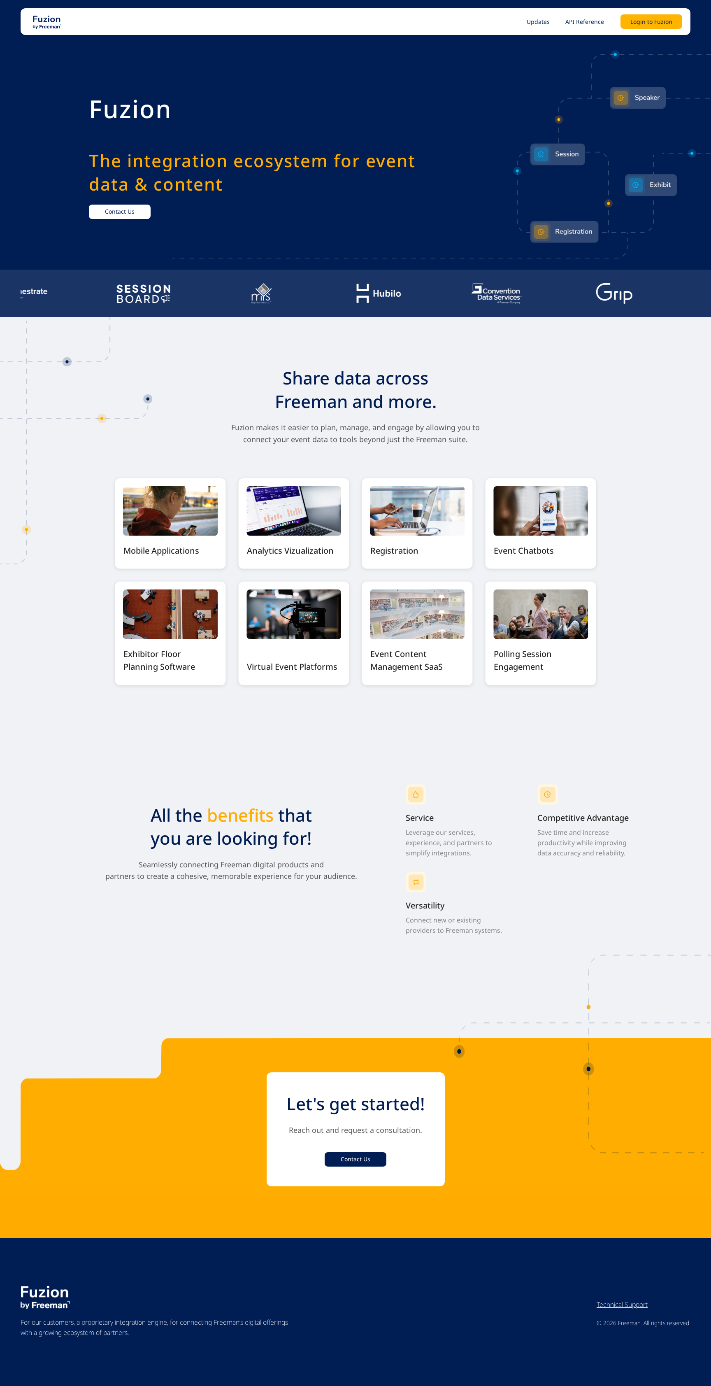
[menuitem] (538, 22)
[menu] (364, 22)
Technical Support (622, 1304)
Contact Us (120, 211)
